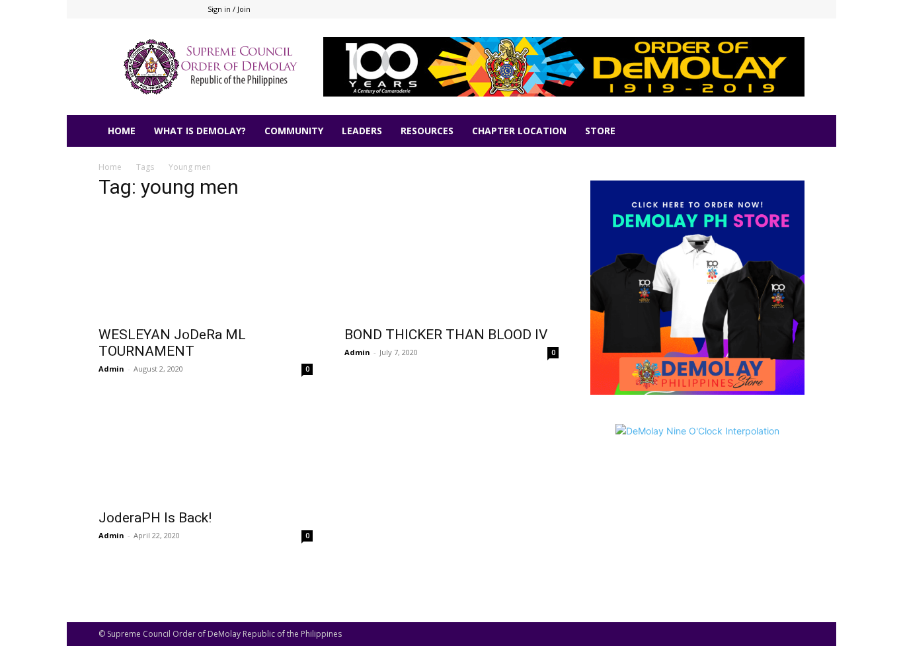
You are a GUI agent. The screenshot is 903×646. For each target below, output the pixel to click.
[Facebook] (729, 9)
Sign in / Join (229, 9)
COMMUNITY (293, 130)
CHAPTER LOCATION (519, 130)
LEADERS (362, 130)
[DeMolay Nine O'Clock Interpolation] (697, 503)
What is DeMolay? (200, 130)
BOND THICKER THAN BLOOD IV (445, 335)
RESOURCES (427, 130)
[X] (773, 9)
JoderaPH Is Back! (155, 518)
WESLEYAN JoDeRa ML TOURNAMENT (172, 343)
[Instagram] (751, 9)
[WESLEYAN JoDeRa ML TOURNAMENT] (205, 265)
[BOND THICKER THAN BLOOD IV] (451, 265)
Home (110, 167)
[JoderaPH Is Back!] (205, 448)
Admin (111, 369)
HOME (122, 130)
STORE (600, 130)
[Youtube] (795, 9)
